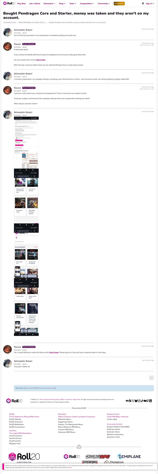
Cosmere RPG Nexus (66, 429)
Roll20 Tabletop (15, 419)
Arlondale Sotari (23, 30)
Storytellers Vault (113, 437)
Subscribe (120, 3)
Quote (24, 33)
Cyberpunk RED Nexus (66, 432)
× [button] (155, 466)
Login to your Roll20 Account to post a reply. (39, 388)
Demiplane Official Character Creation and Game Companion (76, 415)
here (70, 467)
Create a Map (112, 419)
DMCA (62, 399)
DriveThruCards (15, 441)
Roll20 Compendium (17, 427)
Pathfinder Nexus (64, 419)
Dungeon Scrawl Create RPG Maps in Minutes (117, 415)
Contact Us (68, 399)
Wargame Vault (15, 443)
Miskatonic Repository (115, 434)
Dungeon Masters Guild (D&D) (118, 427)
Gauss (18, 44)
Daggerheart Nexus (65, 422)
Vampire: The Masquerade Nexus (70, 424)
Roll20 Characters (16, 422)
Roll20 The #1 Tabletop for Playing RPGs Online (24, 415)
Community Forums (9, 22)
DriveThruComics (15, 436)
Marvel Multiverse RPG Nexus (69, 427)
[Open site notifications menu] (143, 3)
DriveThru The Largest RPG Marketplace (20, 431)
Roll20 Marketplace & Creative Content (32, 22)
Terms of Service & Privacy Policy (49, 399)
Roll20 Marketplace (16, 424)
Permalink (17, 33)
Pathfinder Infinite (113, 429)
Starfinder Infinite (113, 432)
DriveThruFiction (15, 438)
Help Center (40, 60)
